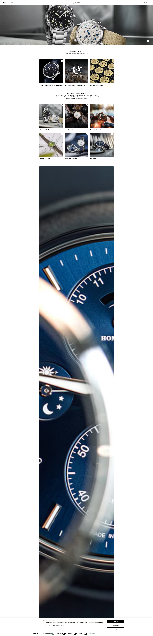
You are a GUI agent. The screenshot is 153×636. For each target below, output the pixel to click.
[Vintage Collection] (51, 145)
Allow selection (116, 625)
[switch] (64, 634)
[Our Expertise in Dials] (102, 71)
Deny (116, 629)
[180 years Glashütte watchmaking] (76, 71)
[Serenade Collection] (76, 145)
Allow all (116, 621)
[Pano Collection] (76, 116)
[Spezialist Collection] (102, 116)
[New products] (102, 145)
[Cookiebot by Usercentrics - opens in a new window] (35, 634)
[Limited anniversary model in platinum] (51, 71)
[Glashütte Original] (76, 3)
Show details (92, 633)
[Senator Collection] (51, 116)
